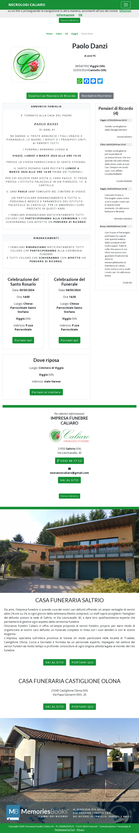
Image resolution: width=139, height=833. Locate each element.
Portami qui (23, 340)
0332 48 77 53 (71, 460)
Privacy (80, 829)
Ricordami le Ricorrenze (96, 96)
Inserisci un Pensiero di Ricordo (52, 95)
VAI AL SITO (69, 480)
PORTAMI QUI (83, 662)
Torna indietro (69, 20)
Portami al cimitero (46, 392)
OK (80, 15)
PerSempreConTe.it (65, 829)
